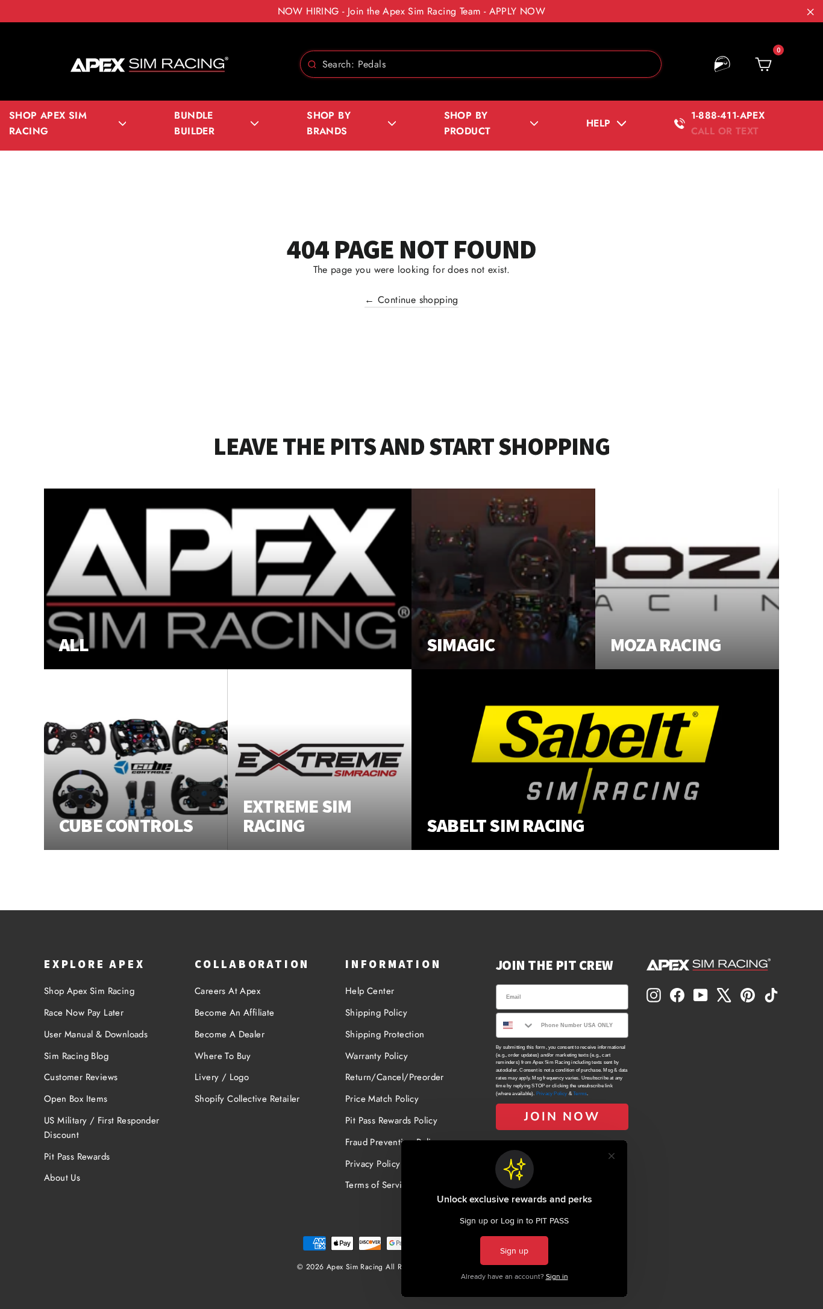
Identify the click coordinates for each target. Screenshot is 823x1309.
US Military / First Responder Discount (102, 1128)
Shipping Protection (385, 1034)
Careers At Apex (227, 991)
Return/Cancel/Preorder (394, 1077)
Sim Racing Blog (76, 1056)
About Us (62, 1177)
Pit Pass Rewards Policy (391, 1120)
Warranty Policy (376, 1056)
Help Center (369, 991)
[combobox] (481, 64)
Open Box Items (76, 1098)
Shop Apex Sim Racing (89, 991)
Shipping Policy (376, 1012)
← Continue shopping (411, 300)
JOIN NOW (562, 1116)
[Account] (722, 64)
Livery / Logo (222, 1077)
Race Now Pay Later (84, 1012)
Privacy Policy (552, 1093)
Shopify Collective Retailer (247, 1098)
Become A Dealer (229, 1034)
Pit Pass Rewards (77, 1156)
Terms (580, 1093)
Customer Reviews (80, 1077)
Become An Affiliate (235, 1012)
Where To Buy (223, 1056)
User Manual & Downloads (96, 1034)
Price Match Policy (382, 1098)
